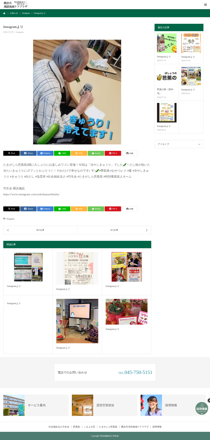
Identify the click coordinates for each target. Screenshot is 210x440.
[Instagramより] (28, 267)
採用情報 (157, 427)
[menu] (205, 4)
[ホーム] (4, 13)
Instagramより (14, 286)
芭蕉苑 (76, 427)
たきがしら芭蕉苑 (108, 427)
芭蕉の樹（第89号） (165, 91)
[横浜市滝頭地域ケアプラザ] (15, 4)
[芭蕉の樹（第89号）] (167, 76)
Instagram (20, 32)
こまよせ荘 (89, 427)
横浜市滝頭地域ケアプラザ (135, 427)
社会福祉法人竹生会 (59, 427)
